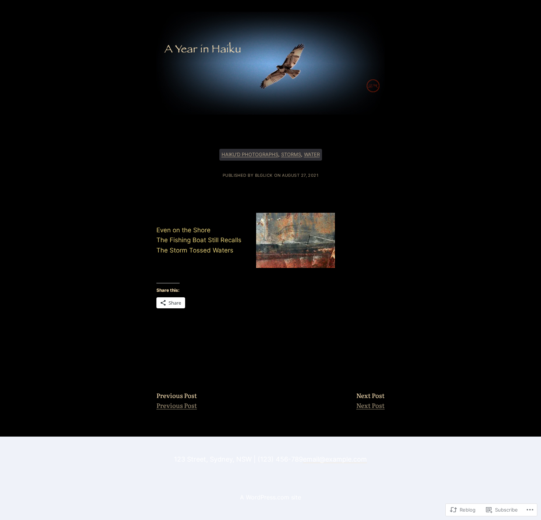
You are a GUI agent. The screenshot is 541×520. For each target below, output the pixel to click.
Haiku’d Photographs (250, 154)
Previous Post (176, 405)
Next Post (370, 405)
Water (312, 154)
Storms (291, 154)
